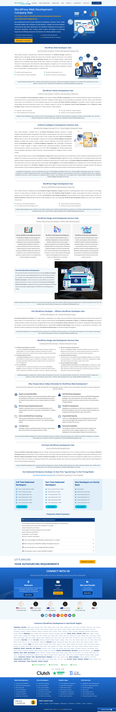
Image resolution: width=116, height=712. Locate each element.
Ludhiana (96, 639)
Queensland (28, 631)
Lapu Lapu (63, 657)
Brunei (74, 633)
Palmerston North (30, 654)
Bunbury (61, 627)
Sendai (64, 646)
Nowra (91, 629)
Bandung (66, 642)
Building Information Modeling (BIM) (90, 683)
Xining (82, 637)
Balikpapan (54, 642)
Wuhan (70, 637)
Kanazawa (64, 644)
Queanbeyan (22, 631)
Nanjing (15, 637)
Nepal (25, 652)
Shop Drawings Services (88, 691)
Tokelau (67, 654)
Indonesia (48, 642)
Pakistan (28, 657)
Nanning (19, 637)
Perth (94, 629)
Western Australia (94, 631)
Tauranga (60, 654)
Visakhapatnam (42, 642)
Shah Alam (45, 650)
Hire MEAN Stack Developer (44, 695)
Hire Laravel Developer (43, 687)
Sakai (57, 646)
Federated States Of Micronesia (84, 650)
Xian (80, 637)
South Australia (46, 631)
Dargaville (53, 652)
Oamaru (15, 654)
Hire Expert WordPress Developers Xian (68, 333)
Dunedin (57, 652)
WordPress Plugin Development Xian (24, 209)
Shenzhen (42, 637)
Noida (23, 642)
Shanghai (34, 637)
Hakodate (41, 644)
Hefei (68, 635)
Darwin (94, 627)
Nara (38, 646)
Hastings (66, 652)
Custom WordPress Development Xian (26, 81)
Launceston (51, 629)
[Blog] (62, 615)
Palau (33, 657)
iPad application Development (67, 691)
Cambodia (79, 633)
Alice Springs (37, 627)
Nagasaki (31, 646)
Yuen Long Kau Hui (17, 639)
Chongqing (25, 635)
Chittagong (36, 633)
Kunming (83, 635)
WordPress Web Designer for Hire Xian (71, 467)
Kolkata (91, 639)
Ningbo (22, 637)
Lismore (55, 629)
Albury (32, 627)
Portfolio (78, 703)
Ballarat (41, 627)
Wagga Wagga (81, 631)
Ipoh (57, 648)
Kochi (89, 639)
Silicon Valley (59, 709)
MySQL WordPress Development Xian (81, 376)
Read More (28, 595)
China (84, 633)
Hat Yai (99, 659)
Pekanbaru (91, 642)
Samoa (71, 657)
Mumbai (15, 642)
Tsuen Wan (98, 637)
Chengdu (20, 635)
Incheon (55, 659)
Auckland (37, 652)
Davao (59, 657)
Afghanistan (17, 627)
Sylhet (65, 633)
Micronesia (75, 650)
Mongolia (96, 650)
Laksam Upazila (45, 633)
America (74, 665)
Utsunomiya (86, 646)
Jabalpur (82, 639)
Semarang (16, 644)
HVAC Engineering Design (88, 693)
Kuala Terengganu (90, 648)
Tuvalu (28, 661)
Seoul (59, 659)
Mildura (73, 629)
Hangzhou (60, 635)
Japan (29, 644)
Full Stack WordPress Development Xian (72, 438)
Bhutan (69, 633)
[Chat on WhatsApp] (73, 615)
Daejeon (43, 659)
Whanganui (97, 654)
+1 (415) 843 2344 (20, 703)
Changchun (92, 633)
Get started (21, 507)
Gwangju (51, 659)
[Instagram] (50, 615)
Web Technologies (54, 703)
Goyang (47, 659)
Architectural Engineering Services (90, 685)
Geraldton (28, 629)
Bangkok (91, 659)
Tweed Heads (75, 631)
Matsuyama (16, 646)
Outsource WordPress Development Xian (25, 465)
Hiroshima (54, 644)
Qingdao (26, 637)
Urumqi (62, 637)
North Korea (22, 657)
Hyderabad (77, 639)
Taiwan (75, 659)
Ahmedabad (41, 639)
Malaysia (38, 648)
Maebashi (93, 644)
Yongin (64, 659)
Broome (57, 627)
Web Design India (20, 687)
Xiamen (76, 637)
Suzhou (52, 637)
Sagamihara (53, 646)
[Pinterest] (58, 615)
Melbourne (69, 629)
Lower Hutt (86, 652)
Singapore (76, 657)
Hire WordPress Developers (44, 691)
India (37, 640)
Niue (97, 652)
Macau (95, 635)
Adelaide (28, 627)
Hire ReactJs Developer (43, 689)
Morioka (27, 646)
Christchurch (42, 652)
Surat (29, 642)
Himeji (50, 644)
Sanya (30, 637)
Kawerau (79, 652)
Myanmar (16, 652)
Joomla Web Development (22, 695)
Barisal (32, 633)
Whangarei (16, 657)
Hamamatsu (46, 644)
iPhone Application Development (67, 683)
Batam (70, 642)
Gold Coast (37, 629)
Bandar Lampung (60, 642)
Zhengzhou (90, 637)
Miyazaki (23, 646)
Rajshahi (62, 633)
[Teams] (69, 615)
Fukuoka (36, 644)
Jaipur (86, 639)
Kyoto (89, 644)
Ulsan (61, 659)
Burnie (70, 627)
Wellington (88, 654)
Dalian (29, 635)
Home (40, 703)
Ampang (53, 648)
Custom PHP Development (22, 683)
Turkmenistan (22, 661)
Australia (23, 627)
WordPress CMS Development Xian (71, 304)
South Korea (26, 659)
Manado (78, 642)
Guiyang (52, 635)
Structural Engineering (87, 687)
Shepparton (40, 631)
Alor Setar (49, 648)
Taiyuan (55, 637)
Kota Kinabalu (78, 648)
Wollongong (20, 633)
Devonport (98, 627)
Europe (65, 665)
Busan (32, 659)
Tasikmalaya (25, 644)
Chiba (33, 644)
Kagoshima (59, 644)
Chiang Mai (96, 659)
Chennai (66, 639)
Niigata (41, 646)
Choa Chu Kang (93, 657)
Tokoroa (71, 654)
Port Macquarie (17, 631)
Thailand (86, 659)
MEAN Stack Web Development (23, 685)
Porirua (41, 654)
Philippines (49, 657)
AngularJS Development (21, 693)
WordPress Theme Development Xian (25, 116)
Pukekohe (46, 654)
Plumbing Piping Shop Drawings (89, 695)
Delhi (74, 639)
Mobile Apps (64, 703)
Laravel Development (21, 691)
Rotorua (55, 654)
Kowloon (79, 635)
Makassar (74, 642)
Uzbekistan (34, 661)
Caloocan (55, 657)
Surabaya (20, 644)
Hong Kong (72, 635)
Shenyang (38, 637)
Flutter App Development (66, 695)
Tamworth (55, 631)
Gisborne (62, 652)
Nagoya (35, 646)
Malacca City (19, 650)
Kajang (65, 648)
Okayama (45, 646)
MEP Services (85, 689)
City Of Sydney (83, 627)
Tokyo (73, 646)
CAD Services (71, 703)
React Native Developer (65, 689)
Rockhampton (34, 631)
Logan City (60, 629)
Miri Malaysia (25, 650)
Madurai (100, 639)
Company (46, 703)
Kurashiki (85, 644)
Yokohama (96, 646)
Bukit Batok (87, 657)
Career (83, 703)
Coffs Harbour (89, 627)
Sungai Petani (53, 650)
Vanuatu (40, 661)
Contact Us (89, 703)
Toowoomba (64, 631)
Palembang (86, 642)
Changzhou (16, 635)
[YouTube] (66, 615)
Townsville (70, 631)
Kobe (77, 644)
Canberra (77, 627)
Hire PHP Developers (43, 685)
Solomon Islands (18, 659)
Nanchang (99, 635)
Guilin (49, 635)
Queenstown (50, 654)
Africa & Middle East (40, 665)
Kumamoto (81, 644)
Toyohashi (81, 646)
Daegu (40, 659)
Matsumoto (97, 644)
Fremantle (19, 629)
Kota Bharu (72, 648)
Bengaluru (57, 639)
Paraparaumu (37, 654)
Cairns (74, 627)
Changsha (97, 633)
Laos (34, 648)
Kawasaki (68, 644)
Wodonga (15, 633)
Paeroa (24, 654)
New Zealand (31, 652)
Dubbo (15, 629)
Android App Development (66, 685)
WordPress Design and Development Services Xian (26, 302)
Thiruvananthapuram (35, 642)
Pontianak (96, 642)
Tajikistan (80, 659)
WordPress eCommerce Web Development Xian (74, 118)
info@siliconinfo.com (88, 589)
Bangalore (53, 639)
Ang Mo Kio (82, 657)
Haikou (56, 635)
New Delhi (19, 642)
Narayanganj (57, 633)
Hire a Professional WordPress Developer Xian (26, 436)
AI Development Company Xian (23, 171)
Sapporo (61, 646)
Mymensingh (51, 633)
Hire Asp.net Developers (44, 693)
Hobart (41, 629)
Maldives (58, 650)
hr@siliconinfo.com (58, 589)
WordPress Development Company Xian (73, 83)
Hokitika (70, 652)
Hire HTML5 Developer (43, 683)
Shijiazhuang (47, 637)
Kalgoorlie (46, 629)
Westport (92, 654)
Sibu (49, 650)
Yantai (86, 637)
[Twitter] (46, 615)
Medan (82, 642)
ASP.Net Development (21, 689)
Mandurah (64, 629)
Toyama (76, 646)
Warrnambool (87, 631)
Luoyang (91, 635)
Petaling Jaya (31, 650)
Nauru (21, 652)
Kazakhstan (17, 648)
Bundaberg (66, 627)
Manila (67, 657)
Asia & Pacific (54, 665)
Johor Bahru (61, 648)
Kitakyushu (73, 644)
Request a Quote (23, 41)
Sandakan (36, 650)
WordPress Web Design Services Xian (75, 211)
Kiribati (23, 648)
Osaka (49, 646)
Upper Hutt (76, 654)
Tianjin (59, 637)
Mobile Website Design (65, 687)
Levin (82, 652)
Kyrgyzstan (29, 648)
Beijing (88, 633)
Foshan (37, 635)
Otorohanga (20, 654)
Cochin (70, 639)
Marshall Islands (66, 650)
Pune (26, 642)
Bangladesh (27, 633)
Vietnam (45, 661)
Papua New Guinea (40, 657)
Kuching (15, 650)
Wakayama (91, 646)
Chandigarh (62, 639)
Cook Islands (48, 652)
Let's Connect (97, 3)
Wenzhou (67, 637)
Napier (94, 652)
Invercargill (74, 652)
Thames (63, 654)
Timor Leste (30, 639)
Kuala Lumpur (84, 648)
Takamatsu (69, 646)
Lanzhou (87, 635)
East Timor (24, 640)
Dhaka (40, 633)
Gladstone (33, 629)
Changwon (36, 659)
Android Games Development (67, 693)
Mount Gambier (79, 629)
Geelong (23, 629)
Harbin (64, 635)
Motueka (90, 652)
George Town (44, 648)
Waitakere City (82, 654)
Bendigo (49, 627)
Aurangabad (47, 639)
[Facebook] (42, 615)
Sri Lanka (69, 659)
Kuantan (96, 648)
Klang (68, 648)
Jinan (75, 635)
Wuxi (74, 637)
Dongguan (33, 635)
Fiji (34, 640)
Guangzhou (45, 635)
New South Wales (86, 629)
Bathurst (45, 627)
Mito (20, 646)
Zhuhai (94, 637)
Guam (92, 650)
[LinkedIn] (54, 615)
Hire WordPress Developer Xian (23, 331)
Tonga (15, 661)
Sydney (50, 631)
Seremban (41, 650)
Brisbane (53, 627)
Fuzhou (41, 635)
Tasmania (59, 631)
